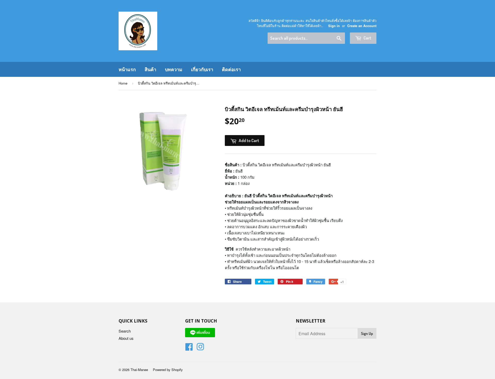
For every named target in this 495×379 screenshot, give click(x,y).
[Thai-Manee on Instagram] (200, 348)
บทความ (173, 69)
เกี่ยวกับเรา (202, 69)
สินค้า (150, 69)
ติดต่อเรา (231, 69)
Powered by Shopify (168, 369)
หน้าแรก (127, 69)
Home (123, 83)
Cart (367, 37)
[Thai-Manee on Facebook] (189, 348)
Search (125, 331)
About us (126, 338)
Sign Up (367, 333)
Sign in (334, 25)
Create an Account (361, 25)
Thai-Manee (139, 369)
